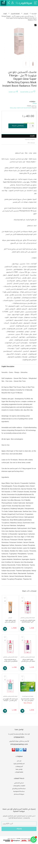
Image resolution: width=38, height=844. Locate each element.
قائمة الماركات (19, 772)
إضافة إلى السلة (18, 126)
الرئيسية (34, 14)
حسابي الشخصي (19, 783)
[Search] (16, 3)
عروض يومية (13, 107)
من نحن (19, 761)
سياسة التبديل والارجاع (19, 788)
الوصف (32, 136)
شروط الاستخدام (19, 794)
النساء (26, 14)
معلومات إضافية (30, 139)
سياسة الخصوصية (19, 791)
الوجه (5, 14)
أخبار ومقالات (19, 766)
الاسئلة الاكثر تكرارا (19, 764)
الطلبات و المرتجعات (19, 786)
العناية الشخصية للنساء (27, 696)
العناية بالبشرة (15, 14)
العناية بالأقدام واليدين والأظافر (28, 617)
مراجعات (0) (31, 143)
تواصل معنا (19, 769)
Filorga (34, 103)
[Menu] (35, 3)
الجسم (10, 617)
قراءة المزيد (22, 711)
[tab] (19, 136)
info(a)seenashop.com (19, 744)
